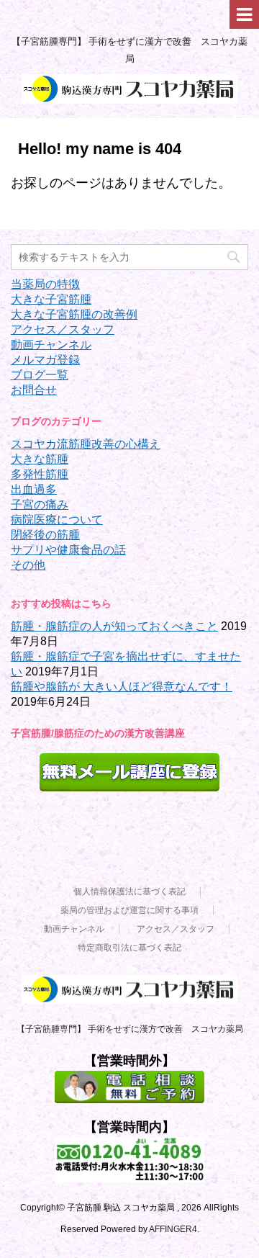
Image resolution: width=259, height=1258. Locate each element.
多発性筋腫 (39, 474)
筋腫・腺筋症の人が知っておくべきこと (114, 626)
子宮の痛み (39, 504)
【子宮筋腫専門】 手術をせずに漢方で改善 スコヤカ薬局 (130, 1029)
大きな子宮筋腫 (51, 299)
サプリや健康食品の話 (68, 550)
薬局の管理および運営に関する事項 (129, 910)
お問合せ (34, 390)
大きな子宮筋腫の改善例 (74, 314)
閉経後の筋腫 (45, 535)
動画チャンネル (51, 344)
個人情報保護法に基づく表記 (129, 891)
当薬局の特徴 (45, 284)
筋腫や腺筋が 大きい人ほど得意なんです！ (121, 686)
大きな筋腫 (39, 459)
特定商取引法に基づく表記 (129, 948)
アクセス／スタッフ (62, 329)
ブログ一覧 (39, 375)
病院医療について (57, 519)
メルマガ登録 (45, 360)
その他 (28, 565)
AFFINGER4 (173, 1229)
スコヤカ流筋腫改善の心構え (85, 444)
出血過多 (34, 489)
